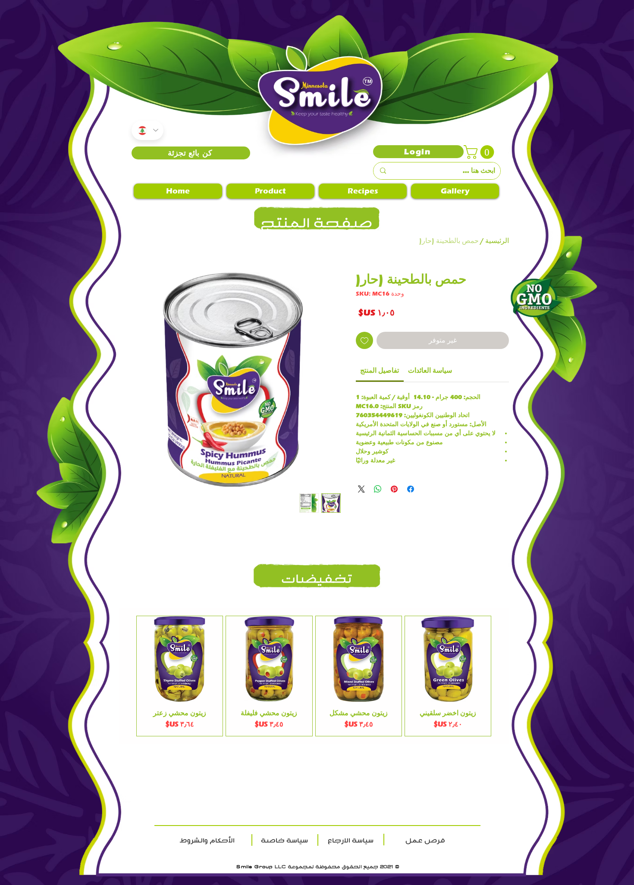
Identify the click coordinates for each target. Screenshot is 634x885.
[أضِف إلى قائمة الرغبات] (364, 340)
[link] (379, 370)
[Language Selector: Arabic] (147, 130)
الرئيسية (497, 241)
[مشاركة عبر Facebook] (410, 489)
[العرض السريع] (448, 659)
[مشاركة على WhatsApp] (378, 489)
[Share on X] (361, 489)
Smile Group (254, 866)
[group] (314, 676)
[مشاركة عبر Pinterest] (394, 489)
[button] (480, 152)
